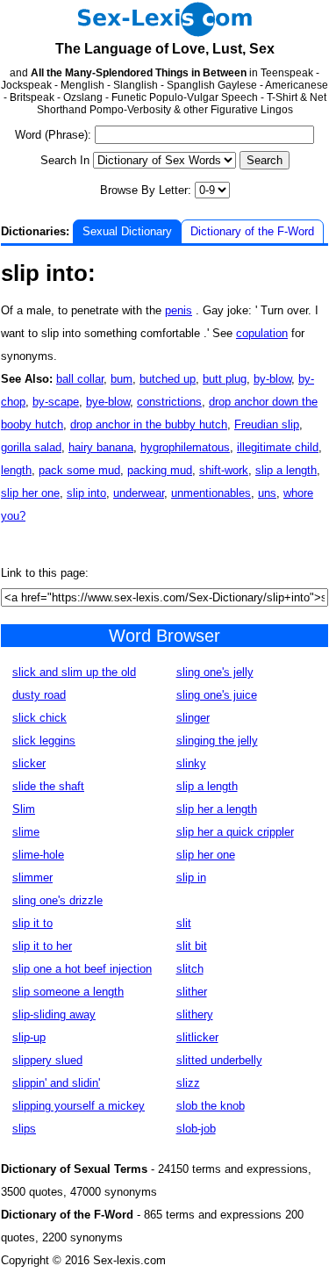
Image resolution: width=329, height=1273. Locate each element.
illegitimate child (277, 447)
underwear (138, 493)
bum (121, 378)
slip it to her (42, 946)
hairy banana (100, 447)
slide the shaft (48, 786)
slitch (190, 968)
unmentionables (211, 493)
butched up (167, 378)
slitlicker (197, 1037)
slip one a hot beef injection (82, 968)
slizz (188, 1083)
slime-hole (38, 854)
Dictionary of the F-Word (252, 231)
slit (183, 923)
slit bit (191, 946)
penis (178, 310)
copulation (262, 333)
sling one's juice (216, 694)
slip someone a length (68, 991)
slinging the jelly (217, 740)
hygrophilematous (185, 447)
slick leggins (43, 740)
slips (24, 1128)
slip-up (29, 1037)
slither (191, 991)
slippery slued (47, 1060)
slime (25, 831)
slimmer (32, 877)
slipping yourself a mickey (78, 1105)
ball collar (80, 378)
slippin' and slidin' (56, 1083)
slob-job (196, 1128)
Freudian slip (266, 424)
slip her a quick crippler (235, 831)
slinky (191, 763)
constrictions (169, 401)
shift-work (223, 470)
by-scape (55, 401)
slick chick (39, 717)
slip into (86, 493)
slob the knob (210, 1105)
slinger (193, 717)
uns (267, 493)
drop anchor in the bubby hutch (148, 424)
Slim (23, 809)
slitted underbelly (219, 1060)
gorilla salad (31, 447)
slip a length (286, 470)
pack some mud (79, 470)
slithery (194, 1014)
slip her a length (216, 809)
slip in (191, 877)
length (16, 470)
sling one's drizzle (57, 900)
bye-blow (108, 401)
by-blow (272, 378)
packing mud (159, 470)
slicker (29, 763)
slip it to (32, 923)
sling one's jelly (215, 672)
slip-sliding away (54, 1014)
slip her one (30, 493)
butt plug (225, 378)
